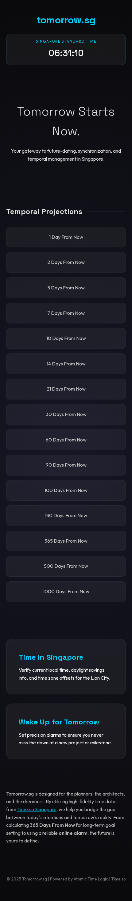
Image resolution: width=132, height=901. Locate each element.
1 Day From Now (66, 237)
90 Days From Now (66, 465)
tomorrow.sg (66, 20)
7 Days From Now (66, 313)
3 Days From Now (66, 287)
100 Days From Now (66, 490)
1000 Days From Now (66, 591)
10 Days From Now (66, 338)
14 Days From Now (66, 364)
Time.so (118, 879)
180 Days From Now (66, 515)
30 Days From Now (66, 414)
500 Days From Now (66, 566)
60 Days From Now (66, 440)
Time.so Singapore (36, 809)
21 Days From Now (66, 389)
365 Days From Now (66, 541)
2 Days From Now (66, 262)
